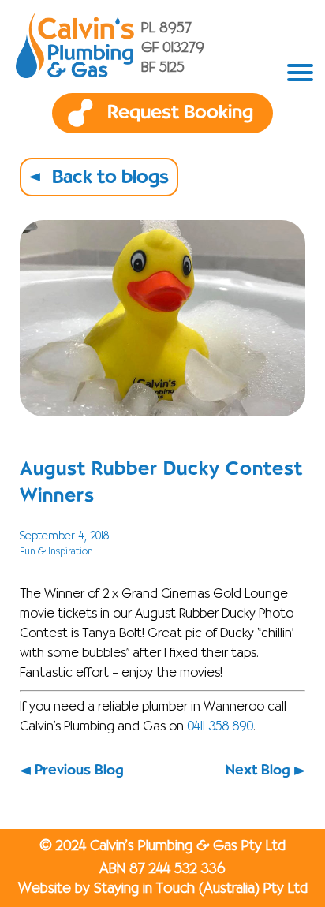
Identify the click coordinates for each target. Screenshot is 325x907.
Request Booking (180, 112)
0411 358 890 (220, 727)
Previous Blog (79, 770)
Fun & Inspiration (56, 551)
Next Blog (258, 770)
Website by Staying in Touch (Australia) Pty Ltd (163, 889)
